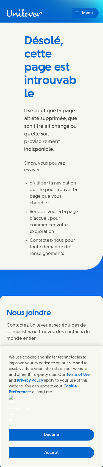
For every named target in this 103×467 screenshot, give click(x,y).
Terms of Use (78, 375)
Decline (51, 435)
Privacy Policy (30, 381)
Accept (51, 452)
